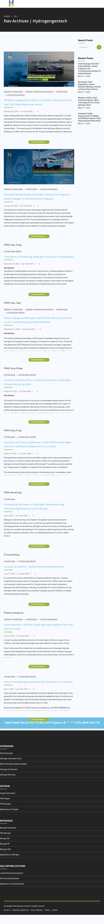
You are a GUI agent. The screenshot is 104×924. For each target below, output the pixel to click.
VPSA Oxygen (5, 804)
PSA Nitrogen (5, 833)
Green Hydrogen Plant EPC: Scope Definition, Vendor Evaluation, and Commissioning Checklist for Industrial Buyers (89, 68)
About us (7, 910)
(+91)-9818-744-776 (86, 722)
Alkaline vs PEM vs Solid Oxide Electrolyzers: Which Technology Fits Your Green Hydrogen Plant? (89, 101)
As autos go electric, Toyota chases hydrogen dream (34, 566)
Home (7, 16)
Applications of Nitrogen (9, 855)
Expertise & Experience (20, 910)
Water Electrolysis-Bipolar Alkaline (13, 764)
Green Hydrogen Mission (39, 92)
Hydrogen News (16, 95)
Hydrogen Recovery (8, 775)
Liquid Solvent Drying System (11, 873)
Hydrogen (61, 92)
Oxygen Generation (7, 793)
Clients (47, 910)
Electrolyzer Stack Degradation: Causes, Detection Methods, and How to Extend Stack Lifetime (89, 85)
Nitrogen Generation (8, 828)
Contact (54, 910)
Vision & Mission (37, 910)
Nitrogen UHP (5, 849)
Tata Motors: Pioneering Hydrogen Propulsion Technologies (39, 256)
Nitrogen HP (5, 844)
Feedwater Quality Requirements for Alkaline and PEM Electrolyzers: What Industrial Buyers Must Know (89, 117)
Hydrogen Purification (8, 769)
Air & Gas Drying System (9, 878)
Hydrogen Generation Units (10, 759)
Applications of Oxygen (9, 809)
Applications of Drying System (12, 884)
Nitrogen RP (5, 838)
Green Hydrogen (13, 92)
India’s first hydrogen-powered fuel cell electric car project (38, 681)
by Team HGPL (27, 111)
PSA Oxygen (5, 798)
